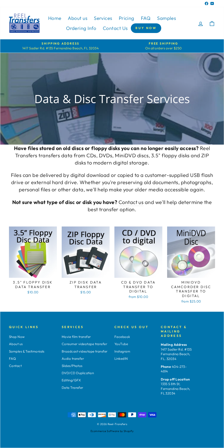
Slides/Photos (72, 366)
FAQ (145, 18)
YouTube (121, 344)
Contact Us (115, 28)
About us (77, 18)
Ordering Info (81, 28)
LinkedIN (121, 358)
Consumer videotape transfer (84, 344)
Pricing (126, 18)
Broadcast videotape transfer (85, 351)
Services (103, 18)
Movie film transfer (76, 337)
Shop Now (17, 337)
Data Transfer (72, 388)
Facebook (122, 337)
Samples (166, 18)
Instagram (122, 351)
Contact (15, 366)
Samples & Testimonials (26, 351)
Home (54, 18)
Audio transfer (73, 358)
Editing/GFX (71, 380)
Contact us (131, 202)
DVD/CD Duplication (78, 373)
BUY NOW (145, 28)
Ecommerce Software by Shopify (112, 431)
